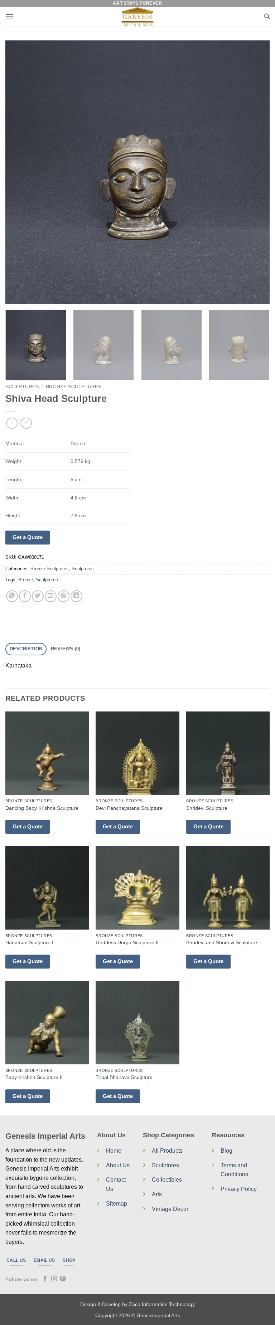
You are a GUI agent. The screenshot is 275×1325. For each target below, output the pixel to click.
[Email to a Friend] (51, 596)
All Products (167, 1151)
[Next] (255, 172)
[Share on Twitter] (38, 596)
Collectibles (167, 1180)
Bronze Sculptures (73, 386)
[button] (9, 16)
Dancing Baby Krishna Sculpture (41, 808)
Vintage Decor (170, 1209)
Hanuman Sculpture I (29, 942)
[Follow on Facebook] (45, 1279)
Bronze (25, 579)
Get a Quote (28, 537)
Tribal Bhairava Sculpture (124, 1077)
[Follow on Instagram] (54, 1279)
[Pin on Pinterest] (63, 596)
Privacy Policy (239, 1189)
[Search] (267, 16)
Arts (157, 1194)
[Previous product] (26, 423)
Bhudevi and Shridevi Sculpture (221, 942)
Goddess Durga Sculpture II (127, 942)
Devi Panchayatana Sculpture (129, 808)
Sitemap (116, 1204)
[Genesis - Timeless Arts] (137, 16)
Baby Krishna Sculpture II (34, 1077)
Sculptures (22, 386)
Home (113, 1151)
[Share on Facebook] (25, 596)
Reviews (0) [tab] (66, 648)
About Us (118, 1165)
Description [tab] (26, 648)
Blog (226, 1151)
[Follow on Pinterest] (63, 1279)
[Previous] (19, 172)
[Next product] (11, 423)
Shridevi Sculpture (206, 808)
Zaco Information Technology (162, 1304)
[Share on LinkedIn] (76, 596)
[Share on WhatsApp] (12, 596)
